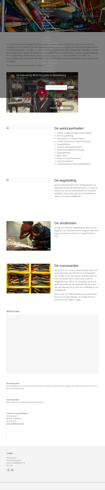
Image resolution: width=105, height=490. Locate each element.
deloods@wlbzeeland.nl (15, 424)
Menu (35, 49)
